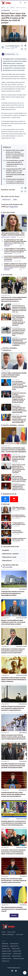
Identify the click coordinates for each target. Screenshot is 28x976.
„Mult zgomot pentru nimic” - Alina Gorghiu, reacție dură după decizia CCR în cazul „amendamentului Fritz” (13, 235)
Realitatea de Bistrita (16, 956)
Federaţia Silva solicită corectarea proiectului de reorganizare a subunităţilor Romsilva (12, 593)
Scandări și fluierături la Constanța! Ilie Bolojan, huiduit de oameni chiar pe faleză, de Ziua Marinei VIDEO (13, 765)
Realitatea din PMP (17, 951)
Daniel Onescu (15, 46)
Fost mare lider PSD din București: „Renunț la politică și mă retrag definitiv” (19, 459)
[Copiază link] (22, 45)
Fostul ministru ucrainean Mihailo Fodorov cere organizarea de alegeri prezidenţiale (15, 257)
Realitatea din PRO (17, 953)
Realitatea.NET (5, 943)
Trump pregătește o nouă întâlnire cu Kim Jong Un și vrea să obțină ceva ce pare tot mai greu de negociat (15, 250)
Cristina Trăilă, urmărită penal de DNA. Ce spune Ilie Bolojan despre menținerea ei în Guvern (14, 375)
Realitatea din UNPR (21, 618)
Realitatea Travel (5, 961)
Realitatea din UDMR (6, 951)
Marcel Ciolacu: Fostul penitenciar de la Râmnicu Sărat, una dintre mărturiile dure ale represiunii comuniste (18, 468)
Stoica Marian (23, 589)
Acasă (4, 7)
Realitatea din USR (16, 948)
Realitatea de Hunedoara (18, 958)
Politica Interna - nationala (8, 237)
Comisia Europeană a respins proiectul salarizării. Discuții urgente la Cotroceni (18, 487)
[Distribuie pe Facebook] (25, 45)
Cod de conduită (19, 934)
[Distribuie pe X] (25, 49)
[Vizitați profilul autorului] (2, 47)
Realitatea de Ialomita (6, 958)
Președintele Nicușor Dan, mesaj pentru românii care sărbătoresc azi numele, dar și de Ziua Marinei (13, 794)
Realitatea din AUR (6, 956)
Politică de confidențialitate (8, 934)
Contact (3, 932)
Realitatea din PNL (6, 948)
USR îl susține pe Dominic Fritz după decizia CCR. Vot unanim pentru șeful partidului (19, 479)
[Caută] (20, 3)
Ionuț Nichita (23, 876)
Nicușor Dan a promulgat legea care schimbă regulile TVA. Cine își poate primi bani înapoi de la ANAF (19, 409)
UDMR (15, 199)
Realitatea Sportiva (14, 943)
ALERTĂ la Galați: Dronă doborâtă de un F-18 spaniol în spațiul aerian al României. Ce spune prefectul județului (13, 709)
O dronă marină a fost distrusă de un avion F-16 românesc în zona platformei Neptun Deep (15, 181)
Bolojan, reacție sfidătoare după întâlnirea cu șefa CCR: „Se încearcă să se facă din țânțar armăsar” (13, 622)
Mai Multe (14, 915)
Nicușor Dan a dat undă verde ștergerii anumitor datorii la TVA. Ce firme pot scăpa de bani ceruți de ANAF (19, 419)
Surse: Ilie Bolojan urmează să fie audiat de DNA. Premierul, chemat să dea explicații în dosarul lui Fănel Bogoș (19, 385)
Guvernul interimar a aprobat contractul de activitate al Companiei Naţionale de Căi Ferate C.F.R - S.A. (15, 163)
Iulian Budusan (23, 704)
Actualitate (12, 7)
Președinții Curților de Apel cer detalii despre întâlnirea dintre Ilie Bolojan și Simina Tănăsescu (13, 679)
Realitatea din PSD (14, 946)
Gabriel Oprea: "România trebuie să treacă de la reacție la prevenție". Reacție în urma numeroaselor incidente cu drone (13, 651)
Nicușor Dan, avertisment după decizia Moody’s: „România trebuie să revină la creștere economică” (13, 880)
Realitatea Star (5, 946)
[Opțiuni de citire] (24, 972)
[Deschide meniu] (25, 3)
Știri (7, 7)
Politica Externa (8, 253)
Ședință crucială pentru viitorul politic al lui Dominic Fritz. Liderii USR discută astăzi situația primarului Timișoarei (15, 265)
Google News (13, 207)
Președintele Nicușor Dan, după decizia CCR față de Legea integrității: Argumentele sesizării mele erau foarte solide (15, 242)
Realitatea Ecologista (6, 953)
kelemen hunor (6, 199)
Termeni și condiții (11, 932)
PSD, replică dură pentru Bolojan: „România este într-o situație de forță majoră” (13, 909)
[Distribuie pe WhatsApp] (22, 49)
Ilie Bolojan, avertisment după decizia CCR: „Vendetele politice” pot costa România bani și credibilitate (19, 342)
